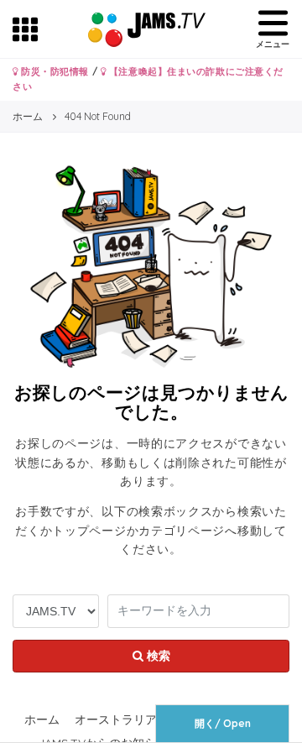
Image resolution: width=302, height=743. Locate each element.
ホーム (42, 719)
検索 (156, 655)
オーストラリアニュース (139, 719)
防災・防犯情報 (53, 71)
